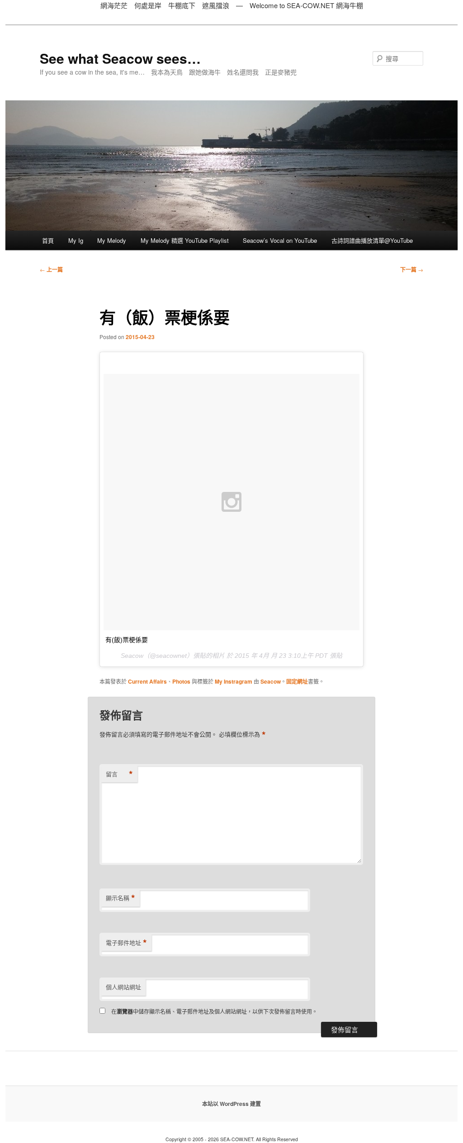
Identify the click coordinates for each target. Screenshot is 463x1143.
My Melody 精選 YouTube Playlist (185, 240)
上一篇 (51, 269)
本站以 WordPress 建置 (231, 1104)
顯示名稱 (120, 898)
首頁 (48, 240)
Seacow (270, 681)
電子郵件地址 (126, 942)
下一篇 (411, 269)
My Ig (75, 240)
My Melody (111, 240)
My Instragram (233, 681)
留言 (119, 774)
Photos (181, 681)
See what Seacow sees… (120, 58)
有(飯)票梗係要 (126, 639)
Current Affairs (147, 681)
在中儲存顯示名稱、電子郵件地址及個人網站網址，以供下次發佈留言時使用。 (214, 1011)
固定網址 (297, 681)
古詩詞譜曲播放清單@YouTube (372, 240)
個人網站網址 (123, 986)
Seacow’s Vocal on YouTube (280, 240)
